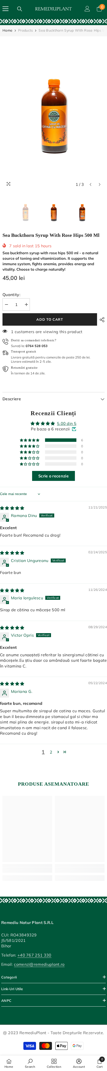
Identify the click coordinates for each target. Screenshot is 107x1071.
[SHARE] (101, 320)
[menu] (5, 9)
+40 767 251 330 (34, 955)
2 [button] (51, 752)
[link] (53, 21)
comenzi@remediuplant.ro (39, 964)
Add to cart (49, 319)
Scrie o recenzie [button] (53, 475)
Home (7, 30)
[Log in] (87, 8)
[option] (53, 112)
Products (25, 30)
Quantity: (11, 294)
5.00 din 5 (66, 423)
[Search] (20, 9)
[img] (12, 508)
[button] (90, 184)
